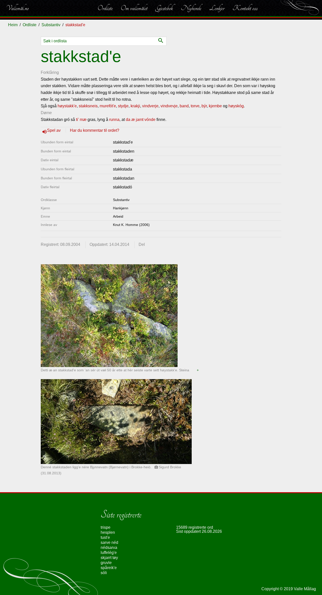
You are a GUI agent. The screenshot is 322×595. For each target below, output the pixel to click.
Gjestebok (164, 8)
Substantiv (51, 25)
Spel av (54, 130)
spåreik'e (109, 568)
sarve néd (109, 542)
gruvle (106, 562)
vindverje (150, 106)
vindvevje (169, 106)
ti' (77, 119)
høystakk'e (67, 106)
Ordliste (105, 8)
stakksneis (88, 106)
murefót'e (108, 106)
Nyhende (191, 8)
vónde (149, 119)
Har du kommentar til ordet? (94, 130)
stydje (123, 106)
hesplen (108, 532)
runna (114, 119)
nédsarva (109, 547)
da (128, 119)
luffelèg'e (109, 552)
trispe (105, 527)
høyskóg (236, 106)
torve (195, 106)
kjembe (215, 106)
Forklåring (50, 72)
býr (204, 106)
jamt (139, 119)
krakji (135, 106)
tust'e (105, 537)
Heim (13, 25)
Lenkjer (216, 8)
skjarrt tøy (109, 557)
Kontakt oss (245, 8)
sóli (104, 573)
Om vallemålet (134, 8)
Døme (46, 113)
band (184, 106)
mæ (83, 119)
